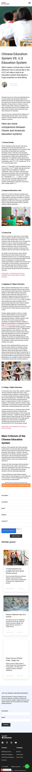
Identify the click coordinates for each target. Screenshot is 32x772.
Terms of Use (19, 757)
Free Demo (4, 760)
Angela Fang (13, 84)
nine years (20, 199)
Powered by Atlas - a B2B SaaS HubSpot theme (16, 770)
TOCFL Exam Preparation (8, 757)
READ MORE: (13, 275)
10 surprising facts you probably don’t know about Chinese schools (15, 571)
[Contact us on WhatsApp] (27, 766)
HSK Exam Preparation (7, 754)
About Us (18, 751)
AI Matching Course (6, 751)
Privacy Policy (19, 754)
